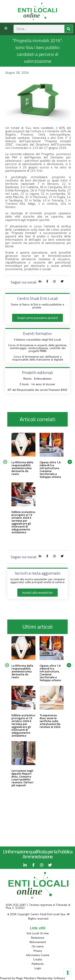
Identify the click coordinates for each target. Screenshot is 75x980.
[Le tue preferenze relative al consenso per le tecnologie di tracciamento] (68, 973)
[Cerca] (68, 29)
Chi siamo (38, 946)
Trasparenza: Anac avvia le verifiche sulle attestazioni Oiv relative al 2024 (50, 721)
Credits (37, 959)
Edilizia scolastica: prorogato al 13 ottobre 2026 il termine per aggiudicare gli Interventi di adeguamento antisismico (23, 522)
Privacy (38, 951)
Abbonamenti (37, 942)
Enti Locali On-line (38, 933)
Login (37, 968)
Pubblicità (38, 964)
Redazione (37, 938)
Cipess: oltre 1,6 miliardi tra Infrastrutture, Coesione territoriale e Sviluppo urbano (50, 469)
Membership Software (51, 978)
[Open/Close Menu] (5, 28)
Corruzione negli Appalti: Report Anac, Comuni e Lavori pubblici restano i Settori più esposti (22, 777)
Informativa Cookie (37, 955)
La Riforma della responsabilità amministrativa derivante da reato (22, 468)
